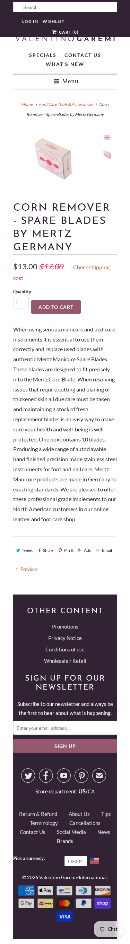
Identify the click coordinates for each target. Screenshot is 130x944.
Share (48, 550)
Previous (28, 569)
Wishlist (53, 21)
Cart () (68, 32)
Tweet (27, 550)
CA (91, 791)
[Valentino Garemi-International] (65, 39)
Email (107, 550)
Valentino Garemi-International (73, 877)
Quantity (22, 291)
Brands (65, 841)
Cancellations (85, 823)
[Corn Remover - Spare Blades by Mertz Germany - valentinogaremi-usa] (53, 159)
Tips (106, 814)
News (103, 832)
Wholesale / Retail (65, 661)
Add (88, 550)
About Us (79, 814)
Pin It (68, 550)
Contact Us (82, 55)
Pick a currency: (30, 858)
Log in (30, 21)
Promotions (65, 626)
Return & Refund (38, 814)
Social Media (71, 832)
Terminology (44, 823)
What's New (65, 64)
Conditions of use (65, 649)
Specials (43, 55)
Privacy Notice (65, 638)
